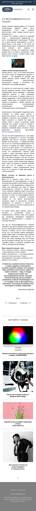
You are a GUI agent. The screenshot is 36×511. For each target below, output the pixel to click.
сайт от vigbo (18, 506)
